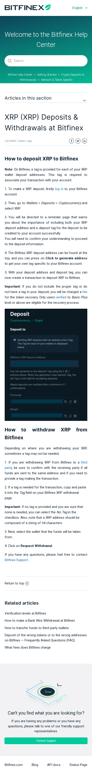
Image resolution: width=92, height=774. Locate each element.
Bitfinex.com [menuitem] (14, 765)
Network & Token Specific (57, 79)
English (78, 8)
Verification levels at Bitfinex (25, 613)
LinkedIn (84, 141)
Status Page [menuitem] (78, 765)
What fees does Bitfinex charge (28, 647)
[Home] (28, 9)
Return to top (14, 583)
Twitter (78, 141)
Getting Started (46, 74)
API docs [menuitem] (54, 765)
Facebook (71, 141)
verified (61, 297)
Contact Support (46, 740)
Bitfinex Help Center (20, 74)
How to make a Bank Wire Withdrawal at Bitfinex (40, 621)
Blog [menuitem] (35, 765)
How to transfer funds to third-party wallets (37, 628)
